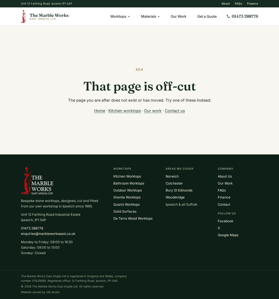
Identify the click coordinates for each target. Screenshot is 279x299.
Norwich (172, 176)
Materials (148, 16)
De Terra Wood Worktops (133, 218)
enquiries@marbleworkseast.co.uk (48, 234)
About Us (225, 176)
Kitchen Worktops (127, 176)
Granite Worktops (127, 197)
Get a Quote (207, 16)
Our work (153, 110)
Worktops (118, 16)
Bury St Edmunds (179, 190)
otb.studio (53, 292)
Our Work (178, 16)
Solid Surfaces (124, 211)
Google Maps (228, 235)
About (225, 3)
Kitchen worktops (124, 110)
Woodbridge (175, 197)
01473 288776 (32, 228)
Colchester (174, 183)
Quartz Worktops (126, 204)
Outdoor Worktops (127, 190)
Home (99, 110)
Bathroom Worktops (128, 183)
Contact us (175, 110)
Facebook (225, 221)
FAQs (238, 3)
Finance (252, 3)
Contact (224, 204)
